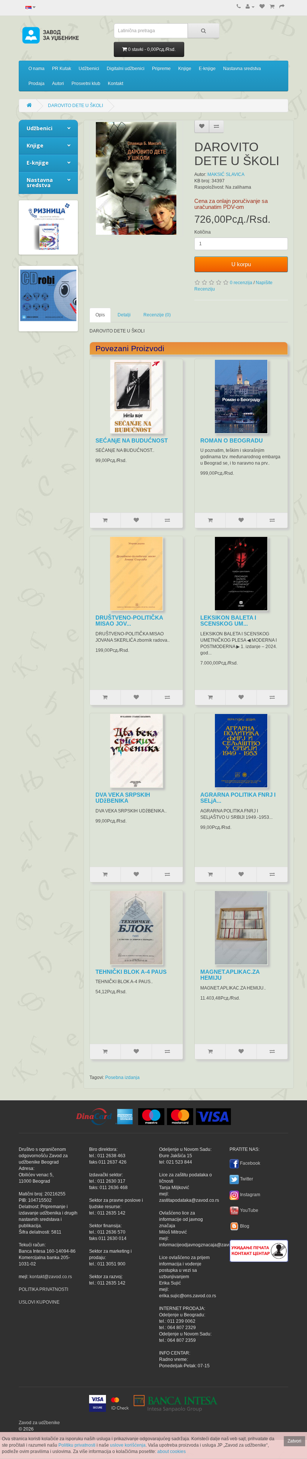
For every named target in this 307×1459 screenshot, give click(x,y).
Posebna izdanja (122, 1077)
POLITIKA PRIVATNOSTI (43, 1289)
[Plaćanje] (282, 6)
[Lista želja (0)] (262, 6)
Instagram (250, 1194)
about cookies (171, 1451)
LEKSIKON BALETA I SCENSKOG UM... (228, 620)
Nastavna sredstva (242, 68)
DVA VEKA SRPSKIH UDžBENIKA (122, 797)
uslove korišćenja (128, 1445)
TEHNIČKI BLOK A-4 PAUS (131, 972)
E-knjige (207, 68)
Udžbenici (89, 68)
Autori (58, 83)
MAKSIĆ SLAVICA (225, 174)
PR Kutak (61, 68)
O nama (36, 68)
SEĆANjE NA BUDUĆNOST (131, 440)
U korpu (241, 264)
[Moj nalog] (250, 6)
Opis (100, 314)
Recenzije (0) (157, 314)
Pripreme (161, 68)
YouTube (249, 1210)
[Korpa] (272, 6)
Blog (244, 1226)
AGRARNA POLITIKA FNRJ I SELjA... (238, 797)
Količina (202, 232)
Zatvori (294, 1441)
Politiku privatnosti (76, 1445)
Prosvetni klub (86, 83)
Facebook (250, 1163)
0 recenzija (241, 282)
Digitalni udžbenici (126, 68)
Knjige (184, 68)
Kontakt (115, 83)
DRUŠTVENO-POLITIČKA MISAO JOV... (129, 620)
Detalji (124, 314)
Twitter (246, 1179)
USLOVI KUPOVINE (39, 1302)
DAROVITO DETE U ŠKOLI (75, 105)
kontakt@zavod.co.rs (51, 1276)
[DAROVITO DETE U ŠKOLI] (136, 178)
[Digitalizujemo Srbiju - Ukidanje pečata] (259, 1249)
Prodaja (36, 83)
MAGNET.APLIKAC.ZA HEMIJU (229, 975)
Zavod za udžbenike (39, 1422)
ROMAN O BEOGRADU (231, 440)
